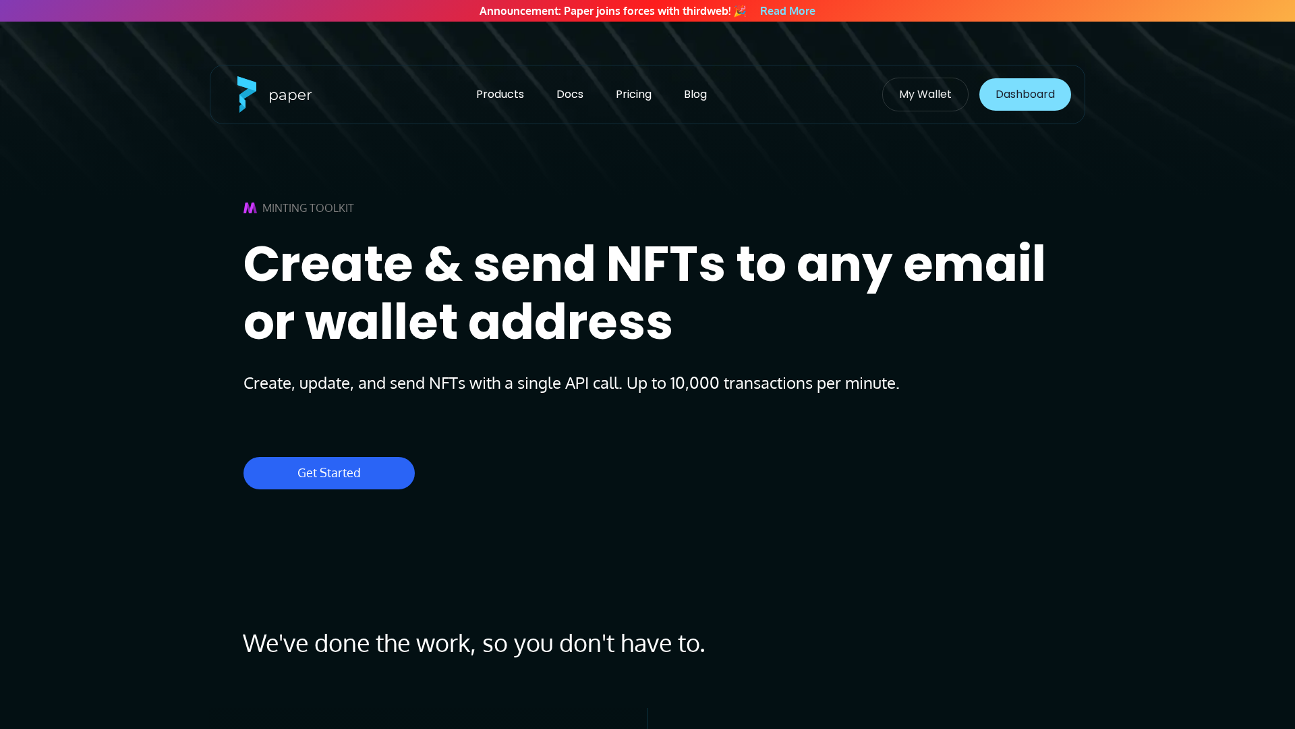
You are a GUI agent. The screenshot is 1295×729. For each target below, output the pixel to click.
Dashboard (1025, 94)
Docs (569, 94)
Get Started (329, 472)
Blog (695, 94)
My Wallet (925, 94)
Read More (787, 11)
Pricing (634, 94)
